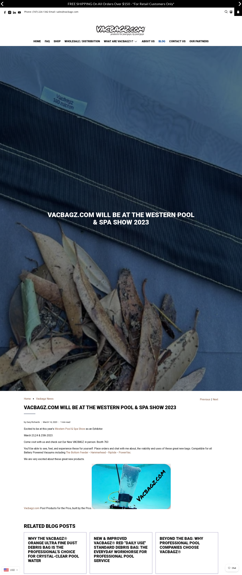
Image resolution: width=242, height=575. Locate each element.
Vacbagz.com (31, 508)
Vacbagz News (45, 399)
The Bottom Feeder (77, 452)
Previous (205, 399)
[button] (240, 4)
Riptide (112, 452)
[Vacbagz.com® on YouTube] (20, 13)
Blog (162, 41)
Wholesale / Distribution (82, 41)
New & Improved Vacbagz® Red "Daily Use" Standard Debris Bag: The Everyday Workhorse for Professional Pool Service (121, 549)
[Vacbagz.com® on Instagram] (10, 13)
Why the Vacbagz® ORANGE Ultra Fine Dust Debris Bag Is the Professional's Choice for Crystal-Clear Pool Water (53, 549)
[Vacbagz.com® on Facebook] (5, 13)
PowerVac (125, 452)
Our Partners (199, 41)
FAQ (47, 41)
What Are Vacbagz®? (118, 41)
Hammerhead (98, 452)
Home (37, 41)
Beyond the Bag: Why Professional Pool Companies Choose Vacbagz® (181, 545)
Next (215, 399)
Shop (57, 41)
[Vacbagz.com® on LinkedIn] (15, 13)
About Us (148, 41)
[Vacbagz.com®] (121, 30)
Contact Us (177, 41)
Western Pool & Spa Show (70, 428)
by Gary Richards (32, 422)
